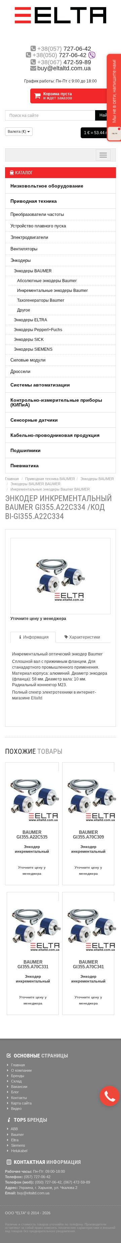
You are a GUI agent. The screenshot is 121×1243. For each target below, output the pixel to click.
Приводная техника (33, 201)
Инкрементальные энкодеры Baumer (52, 290)
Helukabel (18, 1151)
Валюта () (17, 131)
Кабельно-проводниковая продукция (54, 435)
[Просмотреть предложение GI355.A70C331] (36, 925)
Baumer (17, 1135)
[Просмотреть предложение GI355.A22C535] (34, 795)
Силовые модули (27, 360)
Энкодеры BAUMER (33, 271)
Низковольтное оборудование (46, 186)
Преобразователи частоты (37, 214)
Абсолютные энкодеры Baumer (47, 280)
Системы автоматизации (40, 385)
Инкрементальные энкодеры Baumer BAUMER (50, 489)
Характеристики (84, 637)
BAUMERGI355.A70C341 (88, 964)
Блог (14, 1092)
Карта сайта (21, 1103)
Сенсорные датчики (34, 420)
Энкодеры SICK (29, 339)
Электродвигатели (29, 237)
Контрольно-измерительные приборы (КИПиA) (56, 402)
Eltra (14, 1140)
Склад (16, 1081)
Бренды (17, 1076)
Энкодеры (20, 260)
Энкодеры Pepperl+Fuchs (38, 329)
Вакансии (18, 1087)
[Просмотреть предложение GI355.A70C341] (92, 925)
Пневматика (24, 465)
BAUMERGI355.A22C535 (31, 835)
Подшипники (25, 450)
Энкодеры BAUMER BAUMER (35, 484)
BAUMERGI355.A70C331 (32, 964)
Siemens (17, 1145)
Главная (12, 479)
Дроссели (20, 371)
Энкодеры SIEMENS (33, 349)
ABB (14, 1129)
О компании (21, 1070)
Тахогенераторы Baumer (40, 300)
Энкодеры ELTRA (30, 320)
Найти (105, 115)
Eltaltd (36, 698)
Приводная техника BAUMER (50, 479)
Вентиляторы (23, 248)
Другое (23, 310)
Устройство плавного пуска (38, 225)
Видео (16, 1109)
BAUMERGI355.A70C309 (88, 835)
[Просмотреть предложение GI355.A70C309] (92, 795)
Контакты (18, 1098)
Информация (36, 637)
